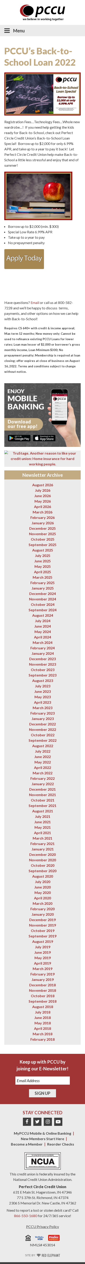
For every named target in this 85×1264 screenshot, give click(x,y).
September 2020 (42, 871)
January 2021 (43, 849)
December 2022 (42, 724)
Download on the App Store (44, 438)
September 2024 (42, 610)
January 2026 (43, 523)
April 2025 (42, 572)
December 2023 (42, 659)
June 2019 (42, 952)
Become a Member (27, 1144)
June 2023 (42, 691)
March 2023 (42, 707)
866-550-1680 (25, 1215)
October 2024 (42, 604)
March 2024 (42, 642)
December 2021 (42, 789)
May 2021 (42, 827)
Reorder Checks (60, 1144)
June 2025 (42, 561)
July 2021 (42, 816)
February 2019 (42, 974)
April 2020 (42, 898)
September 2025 (42, 544)
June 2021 (42, 822)
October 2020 (42, 865)
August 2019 (42, 941)
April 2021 (42, 833)
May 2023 (42, 697)
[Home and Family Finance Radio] (54, 1238)
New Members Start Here (42, 1138)
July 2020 (42, 881)
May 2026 (42, 501)
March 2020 (42, 903)
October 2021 (42, 800)
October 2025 (42, 539)
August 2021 (42, 811)
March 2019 (42, 968)
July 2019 (42, 947)
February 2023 (42, 713)
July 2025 (42, 555)
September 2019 (42, 936)
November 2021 (42, 794)
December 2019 (42, 919)
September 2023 (42, 675)
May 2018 (42, 1023)
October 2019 (42, 930)
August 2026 (42, 485)
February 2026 (42, 517)
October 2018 (42, 996)
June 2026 (42, 496)
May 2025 (42, 566)
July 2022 (42, 751)
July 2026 (42, 490)
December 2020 (42, 854)
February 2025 (42, 582)
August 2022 (42, 746)
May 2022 (42, 762)
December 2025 (42, 528)
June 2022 (42, 756)
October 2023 (42, 669)
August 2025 (42, 550)
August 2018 (42, 1006)
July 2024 (42, 621)
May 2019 (42, 958)
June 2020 (42, 887)
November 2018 (42, 990)
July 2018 (42, 1012)
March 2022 (42, 773)
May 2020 (42, 892)
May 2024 (42, 631)
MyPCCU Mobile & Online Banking (42, 1133)
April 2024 (42, 637)
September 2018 (42, 1001)
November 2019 (42, 925)
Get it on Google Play (19, 438)
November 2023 (42, 664)
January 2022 (43, 784)
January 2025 (43, 588)
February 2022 (42, 778)
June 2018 (42, 1017)
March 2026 (42, 512)
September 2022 (42, 740)
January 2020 (43, 914)
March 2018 (42, 1034)
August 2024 (42, 615)
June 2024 (42, 626)
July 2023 (42, 686)
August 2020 (42, 876)
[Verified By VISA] (39, 1238)
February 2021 (42, 843)
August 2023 (42, 680)
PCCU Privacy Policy (42, 1226)
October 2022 (42, 735)
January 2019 (43, 979)
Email (35, 302)
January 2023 (43, 718)
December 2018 (42, 985)
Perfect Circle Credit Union (42, 1187)
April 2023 (42, 702)
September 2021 (42, 805)
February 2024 (42, 648)
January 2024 (43, 653)
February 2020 (42, 909)
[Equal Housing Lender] (28, 1238)
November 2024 (42, 599)
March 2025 (42, 577)
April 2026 (42, 506)
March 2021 (42, 838)
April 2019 (42, 963)
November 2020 (42, 860)
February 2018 (42, 1039)
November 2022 (42, 729)
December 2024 (42, 593)
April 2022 (42, 767)
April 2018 (42, 1028)
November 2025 (42, 534)
